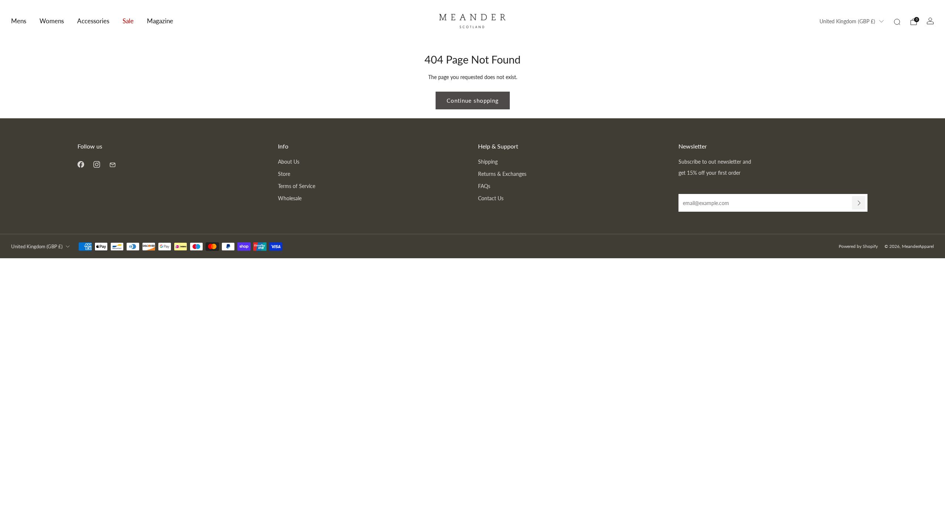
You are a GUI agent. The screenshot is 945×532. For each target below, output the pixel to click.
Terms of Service (296, 186)
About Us (288, 161)
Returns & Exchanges (502, 174)
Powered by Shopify (858, 246)
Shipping (488, 161)
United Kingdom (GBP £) (847, 21)
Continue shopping (473, 100)
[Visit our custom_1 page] (112, 164)
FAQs (484, 186)
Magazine (160, 21)
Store (284, 174)
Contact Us (491, 198)
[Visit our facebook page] (81, 164)
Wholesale (290, 198)
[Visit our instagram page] (96, 164)
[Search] (897, 21)
